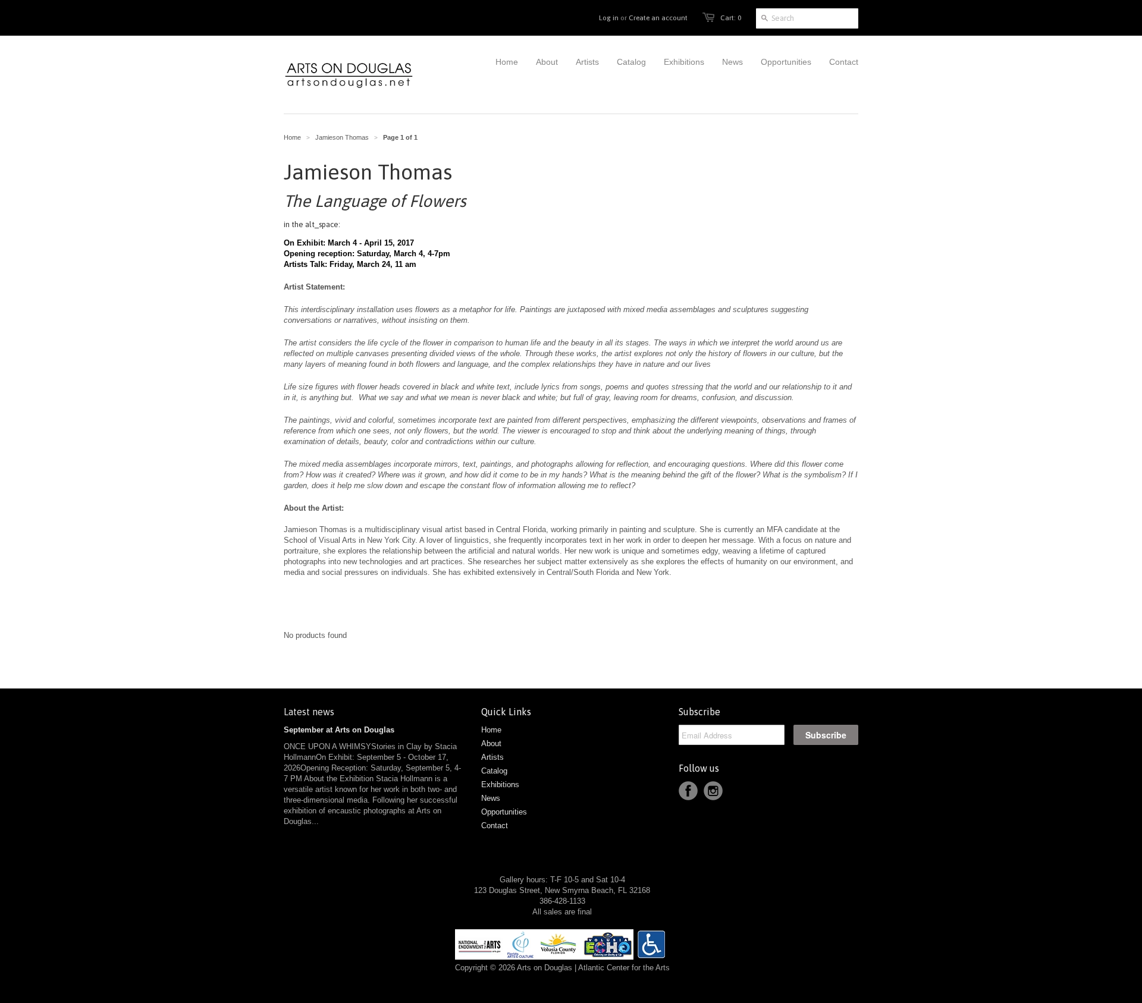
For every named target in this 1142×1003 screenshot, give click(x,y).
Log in (609, 18)
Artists (492, 757)
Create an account (658, 18)
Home (491, 729)
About (491, 743)
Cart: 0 (730, 18)
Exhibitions (500, 784)
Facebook (688, 790)
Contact (494, 825)
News (490, 798)
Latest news (309, 711)
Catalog (494, 770)
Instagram (713, 790)
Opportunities (504, 811)
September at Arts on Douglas (339, 729)
